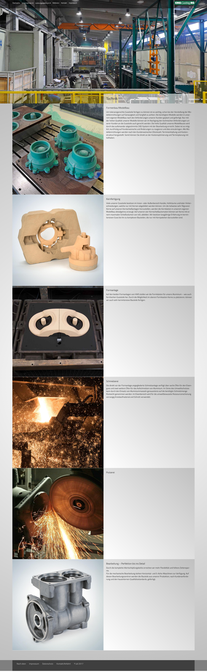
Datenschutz (47, 663)
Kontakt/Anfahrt (63, 663)
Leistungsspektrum (43, 3)
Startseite (16, 3)
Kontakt (64, 3)
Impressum (73, 3)
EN (193, 7)
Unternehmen (27, 3)
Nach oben (21, 663)
